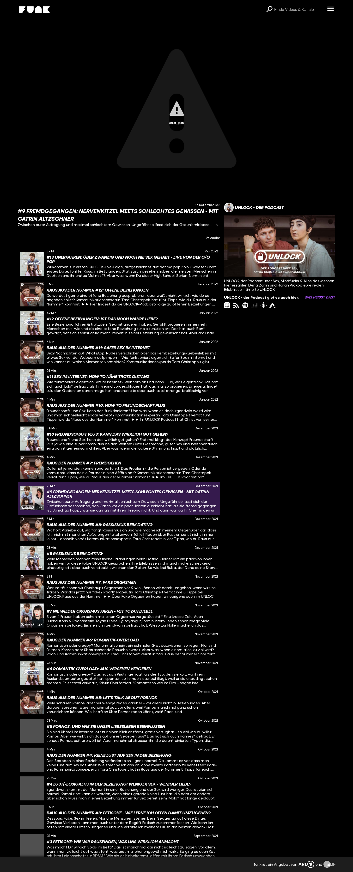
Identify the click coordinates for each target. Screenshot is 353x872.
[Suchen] (269, 9)
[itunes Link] (227, 305)
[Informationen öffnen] (217, 225)
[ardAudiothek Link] (272, 305)
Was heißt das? (320, 297)
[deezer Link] (254, 305)
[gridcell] (119, 264)
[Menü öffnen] (330, 9)
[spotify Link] (245, 305)
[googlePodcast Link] (264, 305)
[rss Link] (236, 305)
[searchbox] (299, 9)
